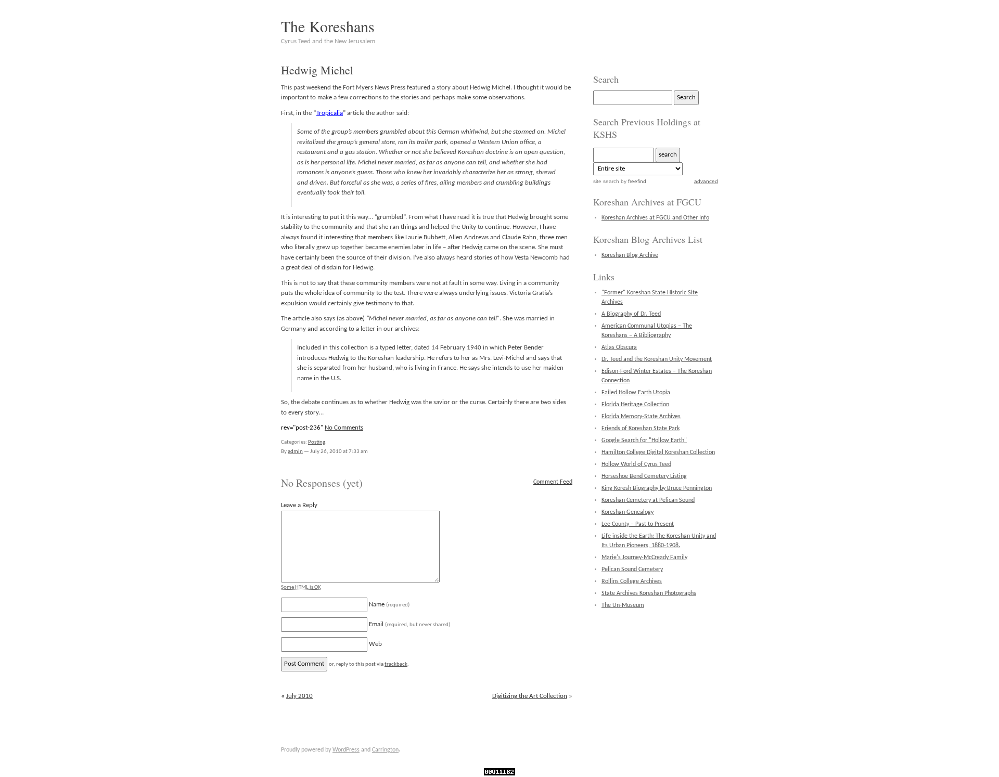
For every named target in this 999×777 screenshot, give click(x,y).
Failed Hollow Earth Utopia (635, 393)
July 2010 (299, 696)
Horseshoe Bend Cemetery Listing (644, 476)
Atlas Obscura (619, 347)
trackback (396, 664)
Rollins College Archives (631, 581)
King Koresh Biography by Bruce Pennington (656, 488)
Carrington (385, 750)
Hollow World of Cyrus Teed (636, 464)
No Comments (344, 427)
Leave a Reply (299, 505)
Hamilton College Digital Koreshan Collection (658, 452)
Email (409, 624)
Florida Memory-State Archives (641, 416)
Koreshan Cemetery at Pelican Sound (648, 500)
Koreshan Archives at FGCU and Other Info (655, 218)
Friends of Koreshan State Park (640, 428)
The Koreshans (328, 26)
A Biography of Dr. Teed (631, 314)
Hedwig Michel (317, 69)
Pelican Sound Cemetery (632, 569)
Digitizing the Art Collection (529, 696)
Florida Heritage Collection (635, 405)
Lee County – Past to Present (637, 524)
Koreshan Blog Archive (629, 255)
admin (295, 452)
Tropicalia (329, 113)
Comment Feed (552, 482)
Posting (316, 442)
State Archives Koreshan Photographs (648, 593)
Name (389, 604)
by (632, 181)
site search (606, 181)
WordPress (346, 750)
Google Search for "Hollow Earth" (644, 440)
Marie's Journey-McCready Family (644, 557)
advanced (706, 181)
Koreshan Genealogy (627, 512)
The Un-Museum (622, 605)
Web (375, 644)
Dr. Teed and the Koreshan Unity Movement (656, 359)
